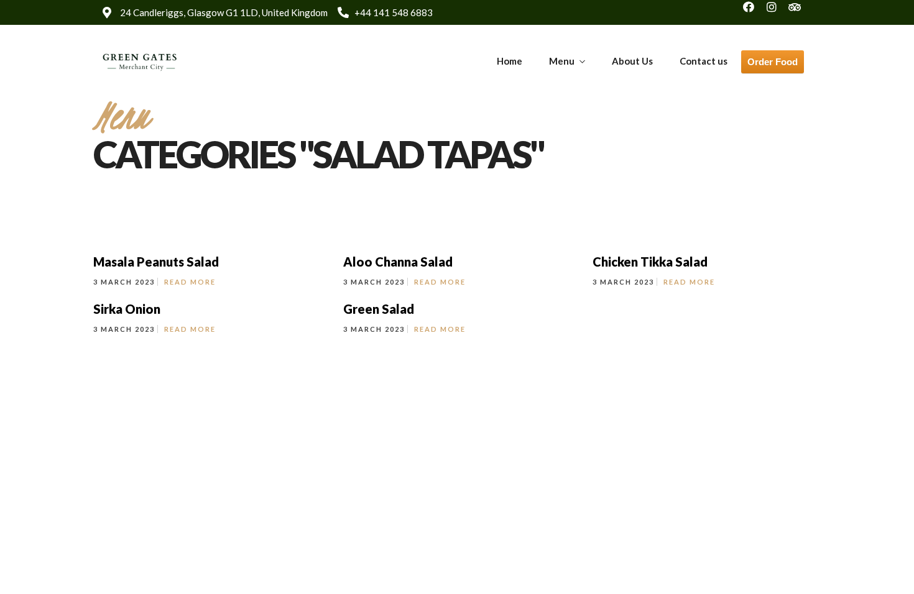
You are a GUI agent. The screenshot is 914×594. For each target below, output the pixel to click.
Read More (190, 282)
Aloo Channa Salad (398, 261)
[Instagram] (777, 12)
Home (509, 60)
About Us (632, 60)
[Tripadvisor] (800, 12)
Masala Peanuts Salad (156, 261)
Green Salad (378, 308)
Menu (562, 60)
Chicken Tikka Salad (650, 261)
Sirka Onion (126, 308)
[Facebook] (754, 12)
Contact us (703, 60)
